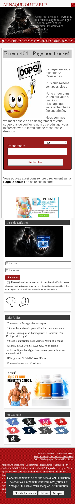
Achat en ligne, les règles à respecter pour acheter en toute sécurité (35, 351)
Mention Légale (41, 456)
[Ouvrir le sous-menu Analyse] (38, 41)
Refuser (44, 493)
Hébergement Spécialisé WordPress (26, 358)
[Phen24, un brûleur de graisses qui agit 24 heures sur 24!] (37, 405)
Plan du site (68, 459)
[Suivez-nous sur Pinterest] (13, 430)
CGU (36, 459)
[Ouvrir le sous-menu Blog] (50, 41)
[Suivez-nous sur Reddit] (45, 430)
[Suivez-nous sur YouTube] (61, 422)
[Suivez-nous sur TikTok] (13, 438)
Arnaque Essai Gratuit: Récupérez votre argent (32, 345)
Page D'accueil (14, 181)
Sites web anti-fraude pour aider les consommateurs (35, 328)
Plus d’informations (25, 493)
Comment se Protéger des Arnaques (26, 323)
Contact (58, 459)
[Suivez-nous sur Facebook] (13, 422)
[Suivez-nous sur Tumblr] (29, 430)
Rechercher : (16, 146)
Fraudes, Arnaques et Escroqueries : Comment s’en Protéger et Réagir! (34, 334)
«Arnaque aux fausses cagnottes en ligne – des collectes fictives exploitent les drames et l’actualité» (53, 23)
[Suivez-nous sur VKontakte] (61, 430)
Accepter (57, 493)
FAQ (42, 459)
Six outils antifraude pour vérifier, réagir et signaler (35, 341)
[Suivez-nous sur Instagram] (45, 422)
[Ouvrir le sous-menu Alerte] (20, 41)
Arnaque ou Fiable (25, 4)
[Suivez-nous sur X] (29, 422)
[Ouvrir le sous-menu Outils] (66, 41)
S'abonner (12, 277)
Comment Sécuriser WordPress (24, 363)
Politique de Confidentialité (61, 456)
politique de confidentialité (57, 286)
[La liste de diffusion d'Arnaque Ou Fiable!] (34, 255)
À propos (49, 459)
